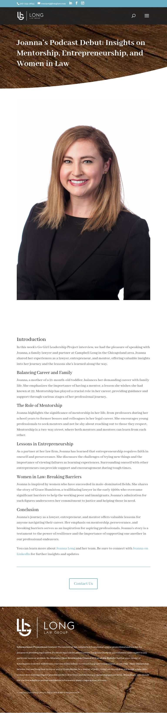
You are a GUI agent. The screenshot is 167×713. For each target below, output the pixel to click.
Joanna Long (66, 548)
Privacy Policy (46, 692)
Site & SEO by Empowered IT (66, 692)
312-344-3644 (27, 3)
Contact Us (83, 583)
